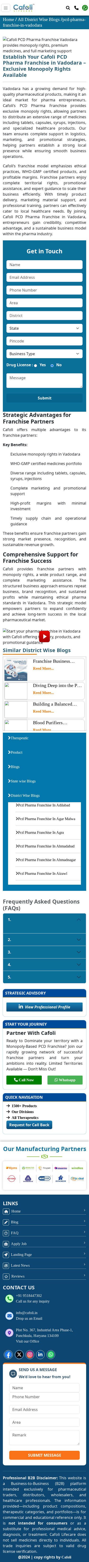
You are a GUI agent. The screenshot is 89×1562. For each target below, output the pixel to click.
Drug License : (19, 364)
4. (9, 964)
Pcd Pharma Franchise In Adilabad (44, 805)
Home (9, 19)
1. (9, 919)
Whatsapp (67, 1080)
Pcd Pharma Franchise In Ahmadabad (46, 846)
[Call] (76, 8)
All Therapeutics (25, 1118)
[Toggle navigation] (5, 8)
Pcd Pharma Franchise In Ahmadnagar (47, 860)
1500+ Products (24, 1106)
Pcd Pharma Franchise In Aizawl (42, 873)
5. (9, 977)
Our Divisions (23, 1112)
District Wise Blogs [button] (25, 795)
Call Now (26, 1080)
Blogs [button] (15, 767)
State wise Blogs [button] (23, 781)
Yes (43, 364)
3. (9, 952)
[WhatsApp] (85, 8)
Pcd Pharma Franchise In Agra (41, 832)
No (59, 364)
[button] (8, 1354)
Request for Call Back (29, 1124)
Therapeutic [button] (19, 738)
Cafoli (66, 1557)
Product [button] (16, 752)
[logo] (22, 8)
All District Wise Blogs (39, 19)
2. (9, 939)
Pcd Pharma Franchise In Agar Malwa (46, 819)
